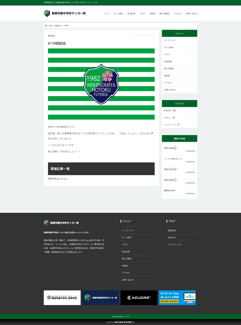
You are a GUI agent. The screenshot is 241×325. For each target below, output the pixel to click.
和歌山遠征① (170, 180)
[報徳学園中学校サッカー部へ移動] (46, 25)
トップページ (170, 40)
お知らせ (169, 118)
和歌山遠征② (170, 169)
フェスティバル (171, 124)
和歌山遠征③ (170, 148)
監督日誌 (51, 35)
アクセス (177, 13)
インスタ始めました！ (174, 158)
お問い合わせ (191, 13)
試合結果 (131, 13)
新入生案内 (164, 13)
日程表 (152, 13)
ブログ (142, 13)
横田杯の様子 (170, 190)
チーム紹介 (118, 13)
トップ (106, 13)
